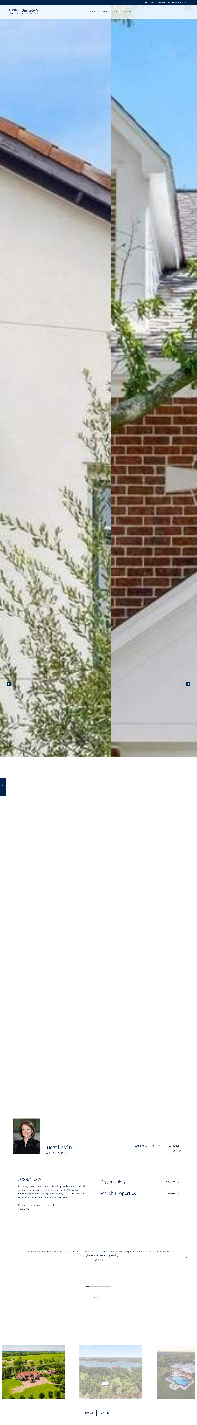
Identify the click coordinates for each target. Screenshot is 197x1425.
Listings (93, 12)
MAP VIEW (89, 1413)
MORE (126, 12)
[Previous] (13, 1257)
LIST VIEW (105, 1413)
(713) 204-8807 (161, 2)
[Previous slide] (9, 684)
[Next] (187, 1257)
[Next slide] (188, 684)
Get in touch (3, 787)
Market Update (111, 12)
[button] (173, 1151)
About (82, 12)
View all (98, 1298)
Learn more (141, 1146)
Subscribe (174, 1146)
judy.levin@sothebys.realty (178, 2)
